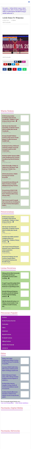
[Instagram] (24, 62)
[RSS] (17, 64)
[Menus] (29, 2)
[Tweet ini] (10, 69)
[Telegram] (13, 64)
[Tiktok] (9, 64)
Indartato (5, 331)
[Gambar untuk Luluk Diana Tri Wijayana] (15, 29)
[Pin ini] (14, 69)
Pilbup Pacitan (6, 341)
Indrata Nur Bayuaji (8, 344)
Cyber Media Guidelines (21, 403)
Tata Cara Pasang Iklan (7, 403)
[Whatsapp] (24, 69)
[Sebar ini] (5, 69)
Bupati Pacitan (6, 334)
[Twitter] (20, 62)
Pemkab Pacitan (7, 338)
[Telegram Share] (19, 69)
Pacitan (4, 317)
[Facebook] (16, 62)
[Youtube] (5, 64)
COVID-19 (5, 348)
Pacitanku (5, 324)
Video (3, 327)
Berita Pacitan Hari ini (8, 321)
